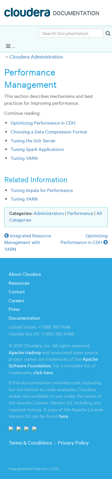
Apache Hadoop (25, 352)
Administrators (49, 213)
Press (14, 309)
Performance (80, 213)
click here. (43, 372)
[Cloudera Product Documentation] (28, 13)
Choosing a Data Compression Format (49, 131)
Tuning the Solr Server (33, 140)
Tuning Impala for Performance (42, 190)
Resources (19, 283)
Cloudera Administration (36, 56)
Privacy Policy (73, 442)
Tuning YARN (24, 158)
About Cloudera (25, 274)
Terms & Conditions (30, 442)
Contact (17, 291)
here (63, 416)
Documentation (24, 318)
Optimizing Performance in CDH (43, 122)
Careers (16, 300)
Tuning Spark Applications (37, 149)
